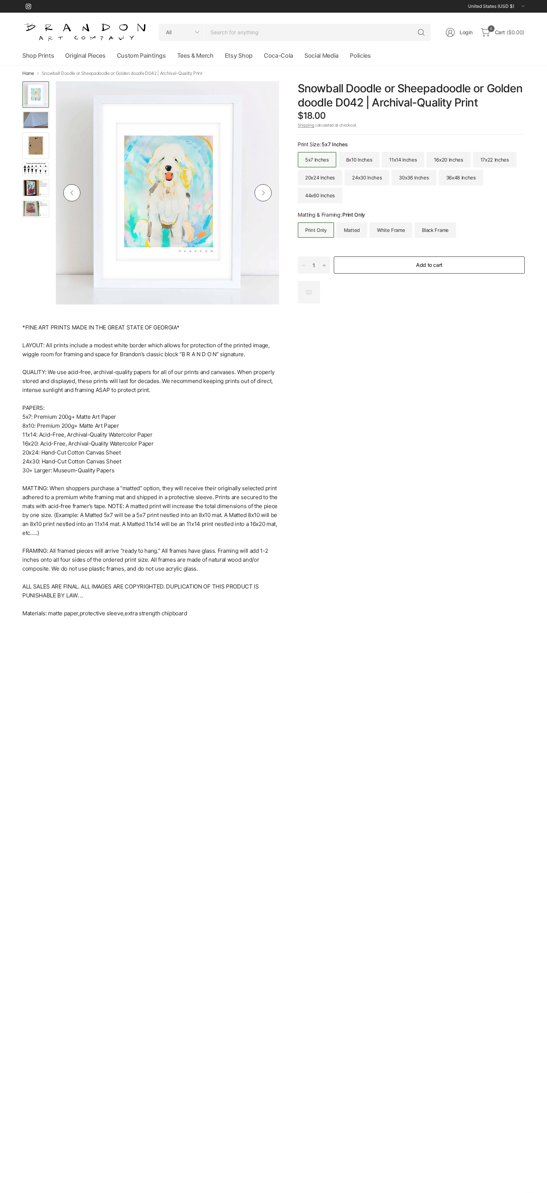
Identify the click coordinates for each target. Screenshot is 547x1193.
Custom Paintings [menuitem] (141, 55)
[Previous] (71, 192)
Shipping (306, 125)
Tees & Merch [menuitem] (195, 55)
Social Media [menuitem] (321, 55)
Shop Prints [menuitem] (38, 55)
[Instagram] (28, 6)
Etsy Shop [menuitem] (239, 55)
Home (28, 73)
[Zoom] (265, 95)
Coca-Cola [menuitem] (278, 55)
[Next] (263, 192)
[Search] (421, 32)
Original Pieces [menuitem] (85, 55)
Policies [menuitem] (360, 55)
